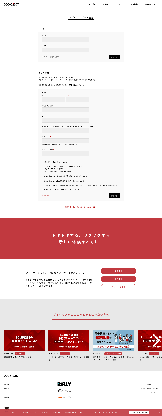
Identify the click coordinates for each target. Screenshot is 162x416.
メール (44, 35)
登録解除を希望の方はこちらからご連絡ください (81, 207)
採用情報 (6, 397)
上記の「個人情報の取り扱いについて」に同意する (61, 189)
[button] (154, 345)
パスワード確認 (48, 149)
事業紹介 (6, 388)
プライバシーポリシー (151, 384)
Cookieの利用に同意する (139, 412)
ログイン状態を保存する (52, 57)
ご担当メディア (47, 106)
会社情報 (6, 384)
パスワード (46, 46)
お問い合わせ (154, 393)
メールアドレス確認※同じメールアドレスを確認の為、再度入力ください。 (68, 126)
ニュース (6, 393)
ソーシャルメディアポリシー (149, 388)
